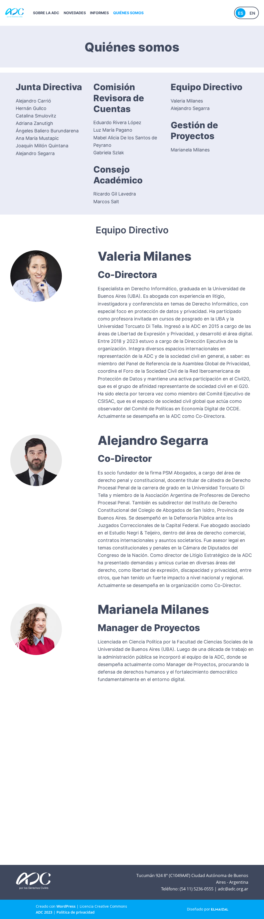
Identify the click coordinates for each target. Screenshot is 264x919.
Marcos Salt (106, 201)
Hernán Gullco (31, 108)
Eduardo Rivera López (117, 122)
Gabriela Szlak (108, 152)
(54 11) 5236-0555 (196, 889)
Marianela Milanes (190, 149)
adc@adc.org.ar (233, 889)
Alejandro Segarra (35, 153)
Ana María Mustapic (37, 138)
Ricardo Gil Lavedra (114, 194)
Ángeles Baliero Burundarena (47, 130)
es (240, 13)
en (252, 13)
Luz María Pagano (112, 130)
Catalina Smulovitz (36, 115)
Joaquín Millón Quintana (42, 145)
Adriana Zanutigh (34, 123)
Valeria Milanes (187, 101)
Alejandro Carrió (33, 101)
